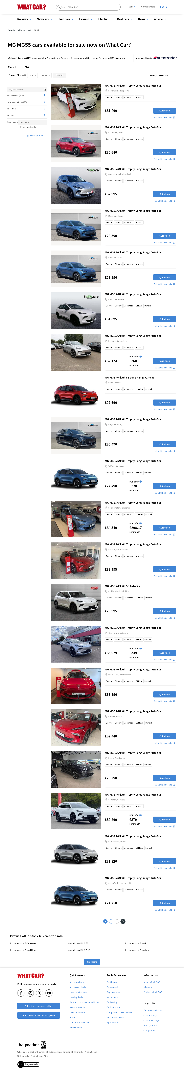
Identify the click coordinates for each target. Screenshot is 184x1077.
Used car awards (77, 1012)
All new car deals (78, 987)
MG (31, 75)
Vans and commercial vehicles (84, 1002)
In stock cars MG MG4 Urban (23, 950)
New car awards (77, 1007)
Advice (158, 19)
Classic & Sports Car (79, 1022)
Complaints (149, 1030)
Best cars (123, 19)
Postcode (13, 122)
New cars (43, 19)
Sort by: (153, 75)
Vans (131, 6)
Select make (15, 95)
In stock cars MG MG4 (135, 943)
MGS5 (44, 75)
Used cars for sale (78, 992)
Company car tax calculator (120, 1012)
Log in (163, 7)
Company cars (148, 6)
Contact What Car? (152, 992)
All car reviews (77, 982)
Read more (92, 961)
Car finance (112, 982)
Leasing (84, 19)
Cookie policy (150, 1015)
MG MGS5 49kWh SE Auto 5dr (122, 586)
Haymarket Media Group (85, 1051)
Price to (10, 115)
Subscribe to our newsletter (38, 1006)
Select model (17, 102)
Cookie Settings (151, 1020)
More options (36, 135)
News (141, 19)
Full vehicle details (163, 117)
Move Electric (76, 1027)
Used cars (64, 19)
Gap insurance (113, 992)
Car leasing (112, 1002)
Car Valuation (113, 1007)
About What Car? (151, 982)
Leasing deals (76, 997)
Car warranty (113, 987)
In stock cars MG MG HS (79, 950)
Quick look (164, 110)
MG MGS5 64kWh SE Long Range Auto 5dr (130, 377)
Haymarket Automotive (48, 1051)
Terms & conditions (153, 1010)
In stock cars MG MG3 (78, 943)
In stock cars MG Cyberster (23, 943)
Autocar (73, 1017)
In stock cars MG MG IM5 (137, 950)
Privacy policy (150, 1025)
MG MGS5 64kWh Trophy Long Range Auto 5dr (133, 85)
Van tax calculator (115, 1017)
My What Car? (113, 1022)
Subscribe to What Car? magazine (38, 1015)
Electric (103, 19)
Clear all (59, 75)
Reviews (22, 19)
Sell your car (112, 997)
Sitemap (147, 987)
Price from (11, 108)
